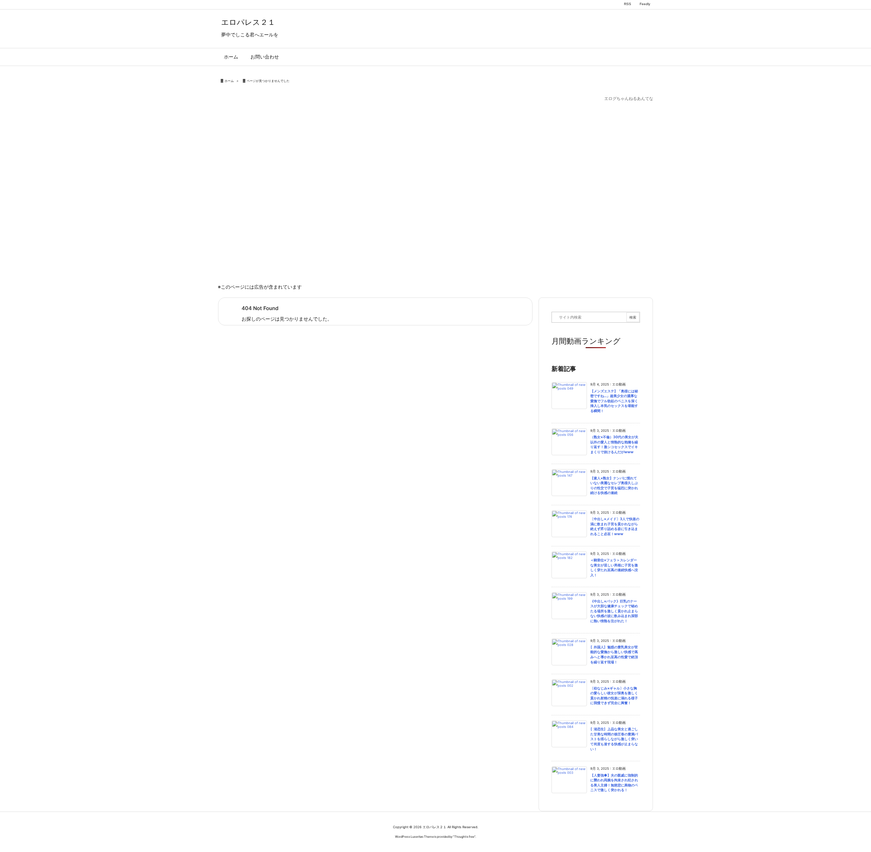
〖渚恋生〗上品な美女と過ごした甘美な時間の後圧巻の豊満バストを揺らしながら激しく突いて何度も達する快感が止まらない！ (614, 739)
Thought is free (464, 836)
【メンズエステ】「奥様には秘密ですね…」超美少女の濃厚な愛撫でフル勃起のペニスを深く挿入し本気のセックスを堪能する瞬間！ (614, 401)
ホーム (229, 81)
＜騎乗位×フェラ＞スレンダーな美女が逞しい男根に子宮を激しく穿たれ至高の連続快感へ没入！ (614, 567)
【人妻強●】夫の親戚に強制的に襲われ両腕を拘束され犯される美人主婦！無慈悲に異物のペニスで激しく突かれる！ (614, 783)
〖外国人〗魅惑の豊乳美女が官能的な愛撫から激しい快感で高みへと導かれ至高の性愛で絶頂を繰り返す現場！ (614, 654)
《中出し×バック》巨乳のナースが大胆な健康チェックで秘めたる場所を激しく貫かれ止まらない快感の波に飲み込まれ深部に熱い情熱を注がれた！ (614, 611)
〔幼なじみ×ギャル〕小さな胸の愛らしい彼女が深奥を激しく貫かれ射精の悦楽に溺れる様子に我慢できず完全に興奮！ (614, 695)
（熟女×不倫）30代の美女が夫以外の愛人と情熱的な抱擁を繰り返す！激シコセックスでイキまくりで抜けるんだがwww (614, 444)
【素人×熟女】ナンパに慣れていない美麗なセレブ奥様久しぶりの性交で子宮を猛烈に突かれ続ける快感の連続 (614, 485)
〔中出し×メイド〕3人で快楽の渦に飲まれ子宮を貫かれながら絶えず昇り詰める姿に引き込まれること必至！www (614, 526)
